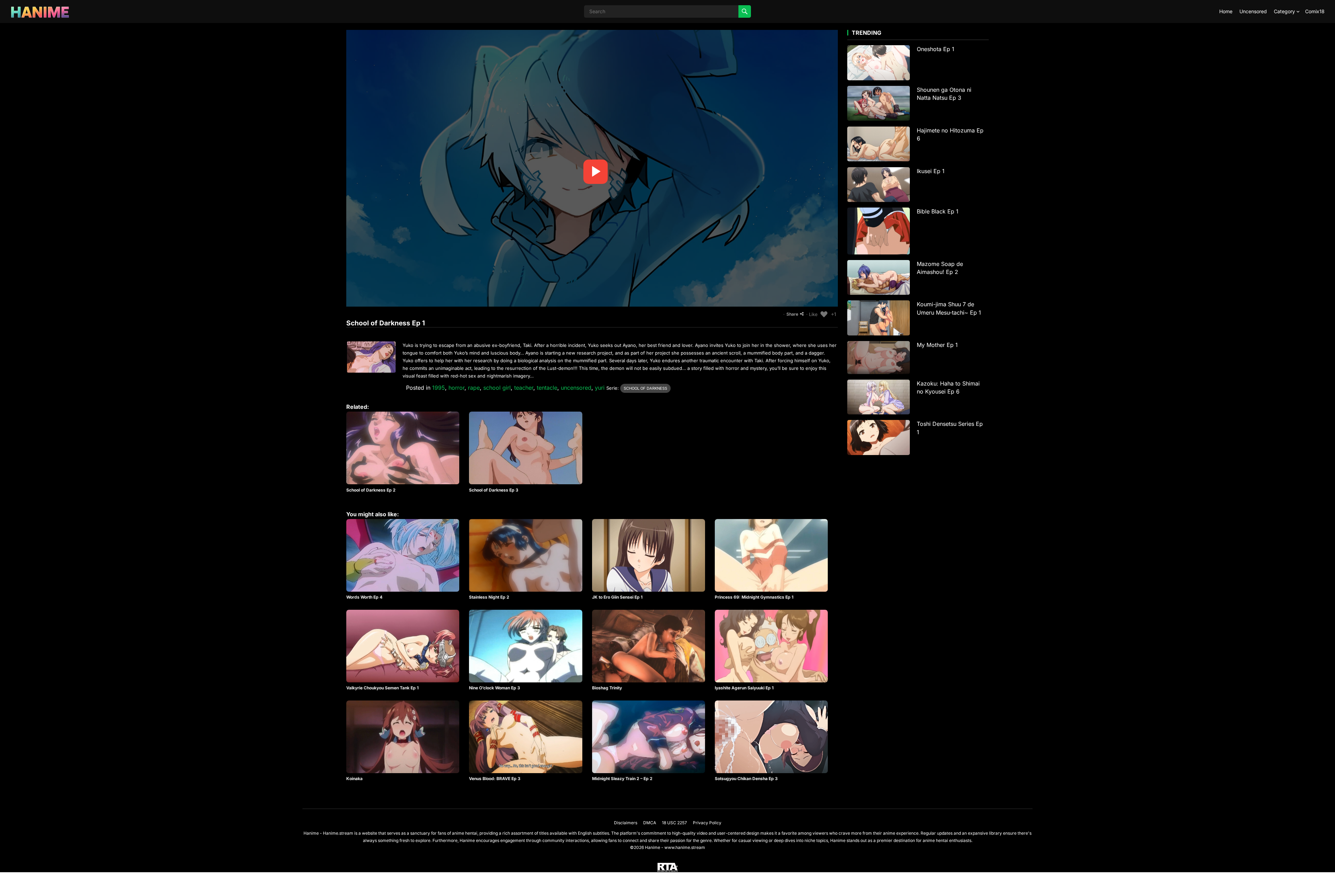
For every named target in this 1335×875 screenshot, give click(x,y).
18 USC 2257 (674, 822)
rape (474, 387)
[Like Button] (824, 314)
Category (1284, 11)
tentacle (547, 387)
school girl (497, 387)
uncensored (576, 387)
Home (1225, 11)
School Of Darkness (645, 388)
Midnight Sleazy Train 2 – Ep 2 (622, 778)
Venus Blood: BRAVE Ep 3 (494, 778)
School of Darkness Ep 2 (371, 490)
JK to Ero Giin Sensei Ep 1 (617, 597)
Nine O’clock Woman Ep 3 (494, 687)
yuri (600, 387)
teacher (523, 387)
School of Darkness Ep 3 (493, 490)
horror (456, 387)
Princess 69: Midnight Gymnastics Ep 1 (754, 597)
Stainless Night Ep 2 (489, 597)
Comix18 (1315, 11)
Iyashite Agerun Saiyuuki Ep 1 (744, 687)
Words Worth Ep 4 (364, 597)
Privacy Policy (707, 822)
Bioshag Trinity (607, 687)
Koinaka (354, 778)
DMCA (649, 822)
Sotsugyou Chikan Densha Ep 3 (746, 778)
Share (792, 314)
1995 (438, 387)
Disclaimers (625, 822)
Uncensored (1253, 11)
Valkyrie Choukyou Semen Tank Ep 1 (382, 687)
